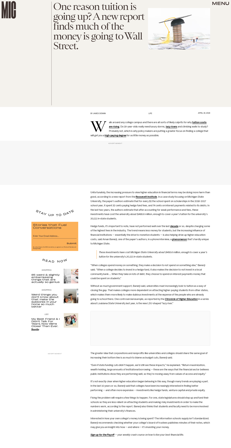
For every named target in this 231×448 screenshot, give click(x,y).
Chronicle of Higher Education (181, 299)
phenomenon (179, 239)
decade (174, 226)
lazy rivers (171, 126)
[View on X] (150, 328)
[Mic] (9, 10)
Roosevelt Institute (146, 196)
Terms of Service (69, 247)
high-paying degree (115, 135)
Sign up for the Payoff (102, 434)
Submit (72, 243)
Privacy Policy (37, 248)
